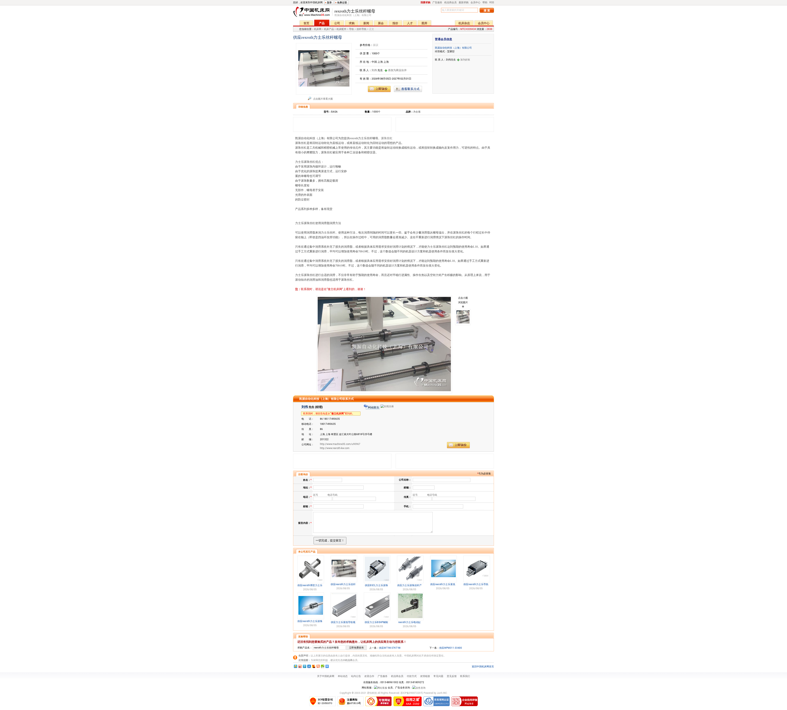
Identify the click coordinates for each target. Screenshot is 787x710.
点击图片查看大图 (323, 98)
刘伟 (374, 70)
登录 (328, 2)
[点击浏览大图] (384, 344)
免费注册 (341, 2)
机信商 (349, 660)
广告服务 (437, 2)
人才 (410, 23)
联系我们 (465, 676)
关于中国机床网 (325, 676)
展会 (381, 23)
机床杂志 (464, 23)
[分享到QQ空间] (295, 666)
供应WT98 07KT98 (389, 647)
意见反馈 (452, 676)
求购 (352, 23)
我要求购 (425, 2)
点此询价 (458, 445)
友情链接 (425, 676)
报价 (395, 23)
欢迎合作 (369, 676)
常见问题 (438, 676)
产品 (322, 23)
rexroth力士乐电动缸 (409, 622)
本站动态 (343, 676)
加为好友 (465, 59)
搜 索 (487, 10)
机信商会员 (450, 2)
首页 (306, 23)
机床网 (312, 13)
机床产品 (329, 29)
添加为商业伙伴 (397, 70)
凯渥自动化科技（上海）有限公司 (453, 47)
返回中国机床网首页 (483, 666)
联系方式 (408, 89)
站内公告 (356, 676)
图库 (424, 23)
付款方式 (412, 676)
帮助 (484, 2)
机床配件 (341, 29)
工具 (312, 147)
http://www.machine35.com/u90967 (340, 444)
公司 (337, 23)
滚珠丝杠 (386, 138)
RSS (491, 2)
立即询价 (379, 89)
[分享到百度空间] (322, 666)
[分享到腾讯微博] (304, 666)
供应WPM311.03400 (450, 647)
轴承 (304, 279)
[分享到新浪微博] (300, 666)
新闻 (366, 23)
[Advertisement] (342, 124)
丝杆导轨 (361, 29)
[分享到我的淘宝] (318, 666)
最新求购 (464, 2)
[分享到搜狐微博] (313, 666)
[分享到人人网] (309, 666)
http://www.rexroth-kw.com (334, 448)
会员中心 (475, 2)
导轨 (351, 29)
